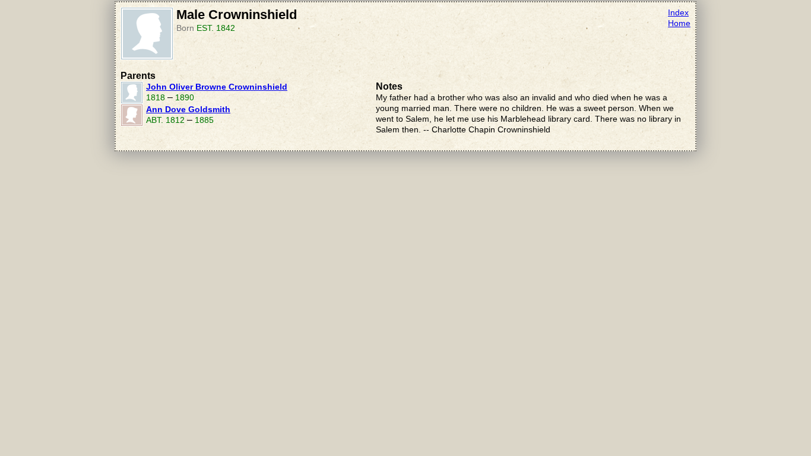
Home (679, 23)
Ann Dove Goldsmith (188, 109)
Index (678, 12)
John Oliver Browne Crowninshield (216, 87)
